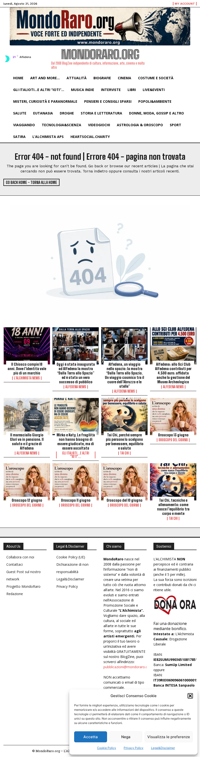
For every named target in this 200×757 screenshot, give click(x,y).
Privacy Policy (133, 748)
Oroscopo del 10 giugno (124, 500)
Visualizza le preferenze (168, 736)
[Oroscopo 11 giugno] (75, 481)
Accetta (90, 736)
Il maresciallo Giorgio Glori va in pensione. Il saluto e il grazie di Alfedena (27, 441)
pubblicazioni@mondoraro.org (127, 667)
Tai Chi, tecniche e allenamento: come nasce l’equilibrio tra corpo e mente (173, 507)
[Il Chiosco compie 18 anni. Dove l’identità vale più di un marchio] (27, 345)
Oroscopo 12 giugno (27, 500)
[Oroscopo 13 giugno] (173, 416)
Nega (125, 736)
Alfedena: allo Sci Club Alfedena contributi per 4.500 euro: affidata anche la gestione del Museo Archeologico (173, 373)
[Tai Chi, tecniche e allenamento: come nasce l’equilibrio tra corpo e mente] (173, 481)
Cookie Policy (106, 748)
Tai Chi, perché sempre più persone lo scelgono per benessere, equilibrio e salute (124, 441)
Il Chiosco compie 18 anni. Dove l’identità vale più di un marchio (27, 368)
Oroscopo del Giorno (173, 440)
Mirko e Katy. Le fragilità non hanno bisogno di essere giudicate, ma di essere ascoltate (76, 441)
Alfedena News (75, 387)
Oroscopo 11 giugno (75, 500)
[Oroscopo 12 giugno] (27, 481)
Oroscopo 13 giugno (173, 435)
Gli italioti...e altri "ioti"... (75, 455)
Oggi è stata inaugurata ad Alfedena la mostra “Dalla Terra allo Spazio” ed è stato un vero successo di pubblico (76, 373)
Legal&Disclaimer (163, 748)
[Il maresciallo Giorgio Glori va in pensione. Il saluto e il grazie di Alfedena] (27, 416)
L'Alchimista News (27, 378)
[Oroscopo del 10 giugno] (124, 481)
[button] (190, 695)
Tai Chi (124, 453)
